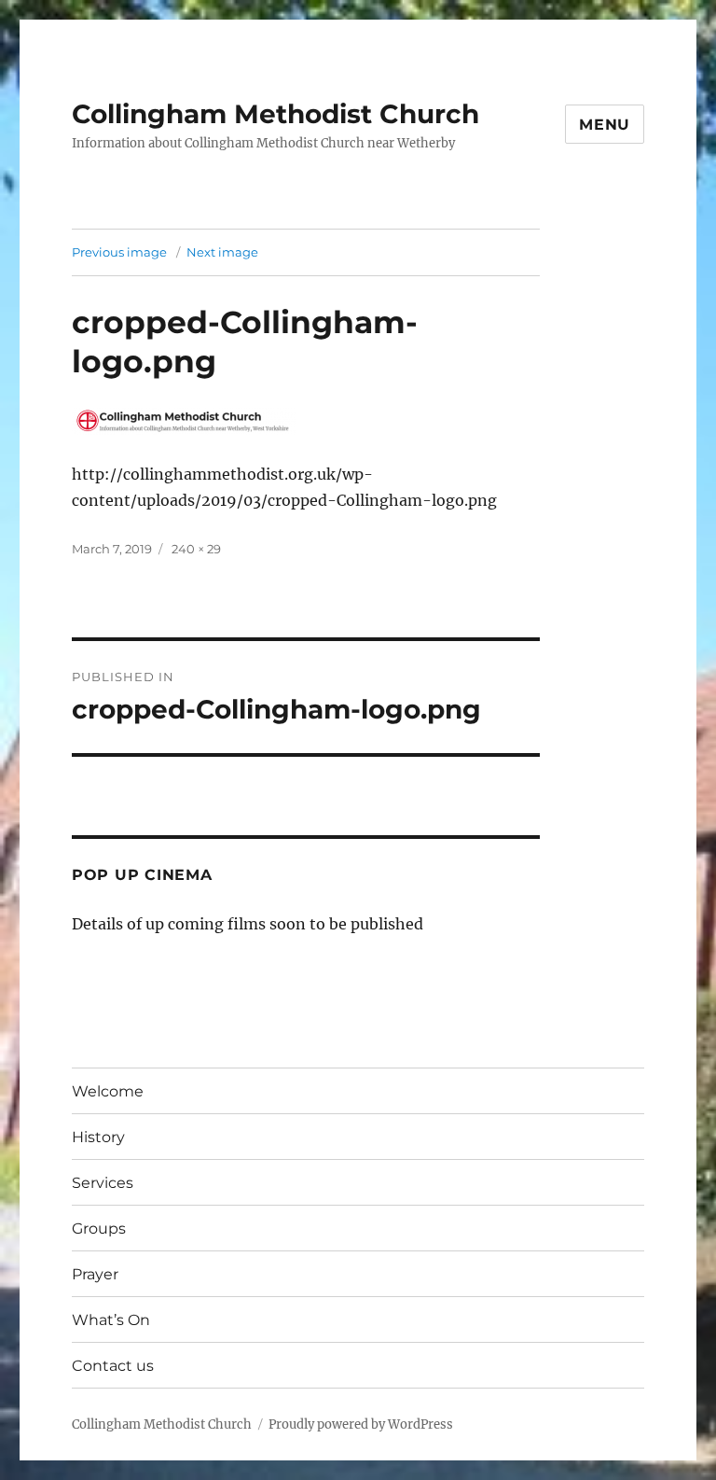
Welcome (108, 1091)
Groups (99, 1228)
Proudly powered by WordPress (360, 1424)
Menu (604, 124)
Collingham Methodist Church (275, 114)
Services (102, 1183)
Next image (222, 251)
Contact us (113, 1366)
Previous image (119, 251)
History (98, 1137)
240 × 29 (196, 548)
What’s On (111, 1320)
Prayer (95, 1274)
